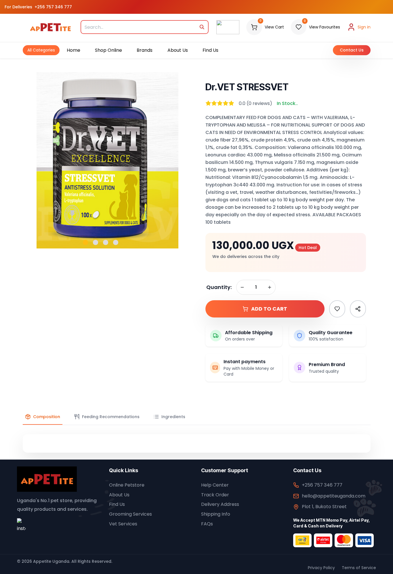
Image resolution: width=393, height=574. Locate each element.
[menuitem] (41, 50)
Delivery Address (220, 504)
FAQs (207, 524)
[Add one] (269, 287)
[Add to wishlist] (337, 308)
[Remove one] (242, 287)
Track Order (215, 494)
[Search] (202, 27)
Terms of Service (359, 568)
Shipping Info (215, 514)
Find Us (117, 504)
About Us (119, 494)
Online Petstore (126, 485)
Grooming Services (130, 514)
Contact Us (352, 50)
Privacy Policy (321, 568)
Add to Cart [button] (269, 308)
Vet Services (123, 524)
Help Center (215, 485)
